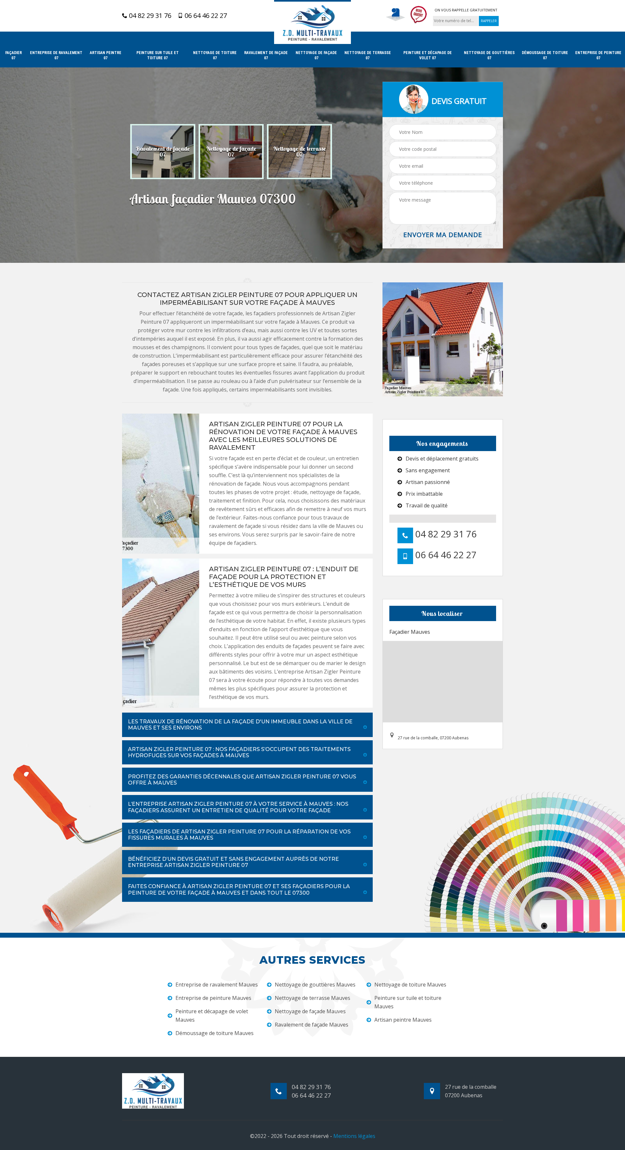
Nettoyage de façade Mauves (310, 1011)
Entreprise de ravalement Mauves (216, 984)
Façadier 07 (13, 55)
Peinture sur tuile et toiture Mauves (407, 1002)
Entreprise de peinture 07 (598, 55)
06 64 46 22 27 (205, 15)
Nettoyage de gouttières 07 (489, 55)
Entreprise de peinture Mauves (213, 997)
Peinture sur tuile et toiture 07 (157, 55)
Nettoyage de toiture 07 (215, 55)
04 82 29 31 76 (149, 15)
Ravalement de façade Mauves (311, 1024)
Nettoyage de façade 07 (316, 55)
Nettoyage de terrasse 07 (367, 55)
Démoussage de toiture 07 (545, 55)
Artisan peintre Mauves (403, 1019)
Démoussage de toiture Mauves (214, 1033)
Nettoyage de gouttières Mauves (315, 984)
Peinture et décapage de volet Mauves (211, 1015)
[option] (163, 151)
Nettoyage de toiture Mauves (410, 984)
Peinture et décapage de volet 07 (427, 55)
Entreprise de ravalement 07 (56, 55)
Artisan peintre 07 (105, 55)
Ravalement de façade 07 (266, 55)
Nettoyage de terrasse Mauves (312, 997)
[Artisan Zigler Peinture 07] (312, 22)
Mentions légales (354, 1136)
